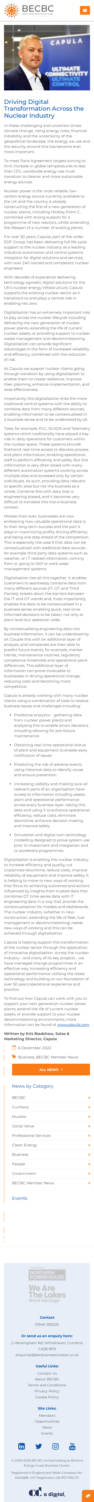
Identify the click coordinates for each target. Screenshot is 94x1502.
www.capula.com (73, 1024)
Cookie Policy (47, 1397)
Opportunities (47, 1421)
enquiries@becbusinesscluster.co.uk (47, 1355)
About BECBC (47, 1379)
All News (49, 1069)
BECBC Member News (57, 1057)
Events (47, 1433)
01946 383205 (47, 1324)
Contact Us (47, 1373)
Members (47, 1415)
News (47, 1427)
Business (26, 1057)
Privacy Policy (47, 1391)
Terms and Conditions (47, 1385)
